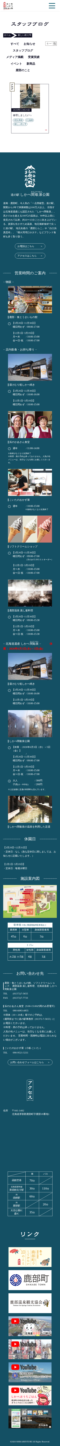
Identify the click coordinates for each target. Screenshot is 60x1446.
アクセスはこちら (30, 255)
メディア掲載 (15, 57)
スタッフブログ (23, 50)
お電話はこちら (30, 246)
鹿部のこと (23, 70)
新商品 (31, 63)
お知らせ (29, 43)
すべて (15, 43)
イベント (16, 63)
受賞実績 (34, 57)
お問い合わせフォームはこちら (30, 1062)
